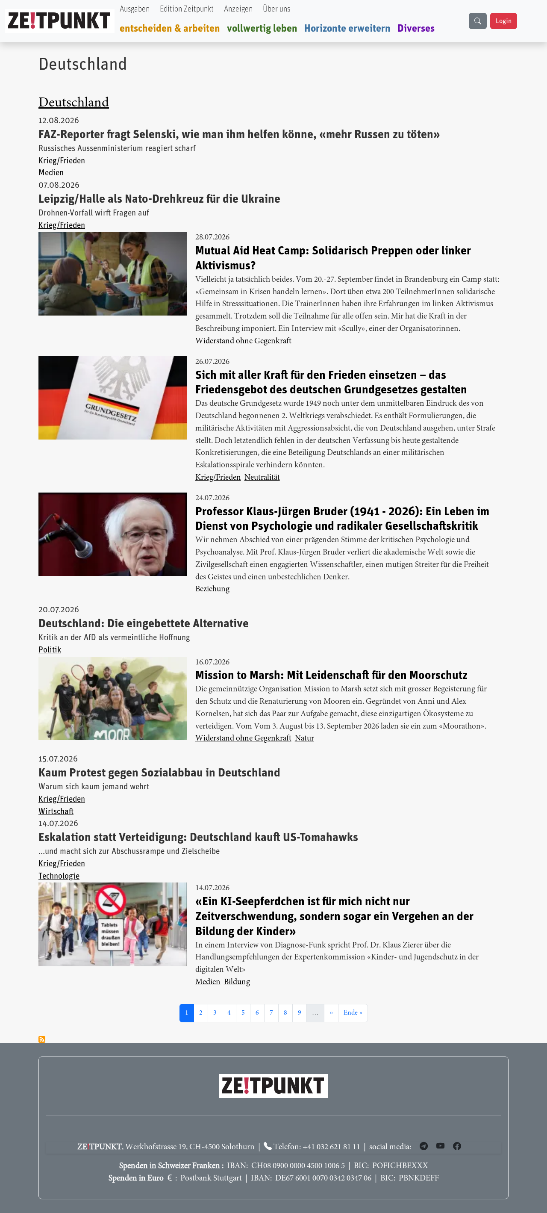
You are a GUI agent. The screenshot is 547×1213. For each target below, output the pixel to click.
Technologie (58, 876)
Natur (304, 739)
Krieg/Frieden (61, 161)
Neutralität (262, 478)
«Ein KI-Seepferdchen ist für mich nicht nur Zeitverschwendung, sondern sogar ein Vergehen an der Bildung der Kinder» (334, 917)
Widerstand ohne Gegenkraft (243, 341)
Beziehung (212, 589)
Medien (51, 173)
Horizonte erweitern (347, 29)
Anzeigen (238, 9)
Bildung (237, 982)
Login (504, 21)
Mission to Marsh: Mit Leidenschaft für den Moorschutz (331, 676)
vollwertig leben (262, 29)
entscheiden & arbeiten (170, 29)
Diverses (416, 29)
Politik (49, 650)
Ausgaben (135, 9)
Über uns (276, 9)
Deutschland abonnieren (41, 1039)
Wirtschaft (56, 812)
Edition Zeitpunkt (187, 9)
